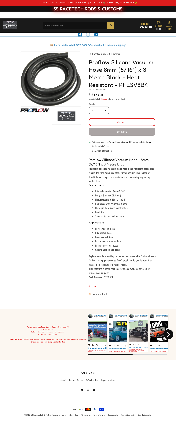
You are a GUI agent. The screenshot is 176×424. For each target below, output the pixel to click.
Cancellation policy (145, 415)
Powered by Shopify (59, 415)
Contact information (128, 415)
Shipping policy (113, 415)
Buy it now (122, 131)
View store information (102, 150)
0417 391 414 (146, 26)
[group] (97, 333)
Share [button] (94, 286)
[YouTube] (96, 34)
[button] (6, 15)
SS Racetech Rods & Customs (41, 415)
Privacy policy (86, 415)
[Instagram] (88, 34)
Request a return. (108, 380)
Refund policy (92, 380)
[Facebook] (80, 34)
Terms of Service (76, 380)
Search (63, 380)
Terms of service (99, 415)
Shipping (104, 98)
